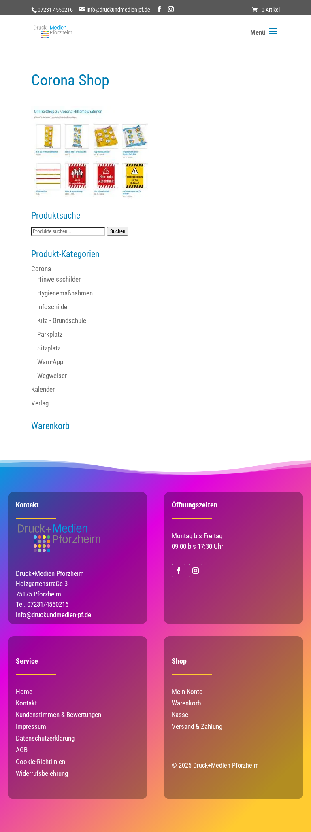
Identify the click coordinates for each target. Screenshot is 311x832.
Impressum (31, 726)
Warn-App (50, 362)
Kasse (180, 715)
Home (24, 692)
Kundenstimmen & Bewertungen (58, 715)
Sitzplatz (48, 348)
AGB (22, 750)
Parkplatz (49, 334)
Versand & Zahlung (197, 726)
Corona (41, 269)
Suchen (117, 231)
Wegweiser (52, 375)
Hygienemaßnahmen (65, 293)
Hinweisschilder (59, 279)
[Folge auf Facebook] (178, 570)
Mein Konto (187, 692)
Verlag (40, 403)
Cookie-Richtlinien (40, 762)
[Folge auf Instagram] (195, 570)
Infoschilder (53, 307)
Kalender (43, 389)
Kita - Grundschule (61, 320)
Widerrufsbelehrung (42, 773)
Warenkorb (186, 703)
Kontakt (26, 703)
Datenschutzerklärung (45, 738)
